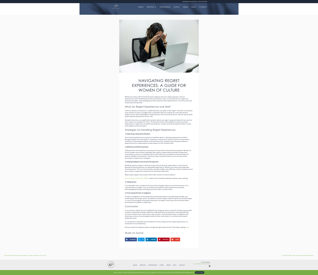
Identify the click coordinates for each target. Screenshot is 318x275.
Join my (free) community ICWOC (137, 178)
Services (151, 7)
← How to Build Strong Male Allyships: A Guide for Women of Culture (24, 255)
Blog (193, 7)
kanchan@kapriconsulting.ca (201, 263)
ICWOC (177, 7)
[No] (316, 272)
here (187, 227)
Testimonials (165, 7)
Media (185, 7)
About (141, 7)
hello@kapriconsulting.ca (190, 1)
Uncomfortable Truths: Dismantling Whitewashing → (298, 255)
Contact (203, 7)
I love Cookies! (200, 272)
